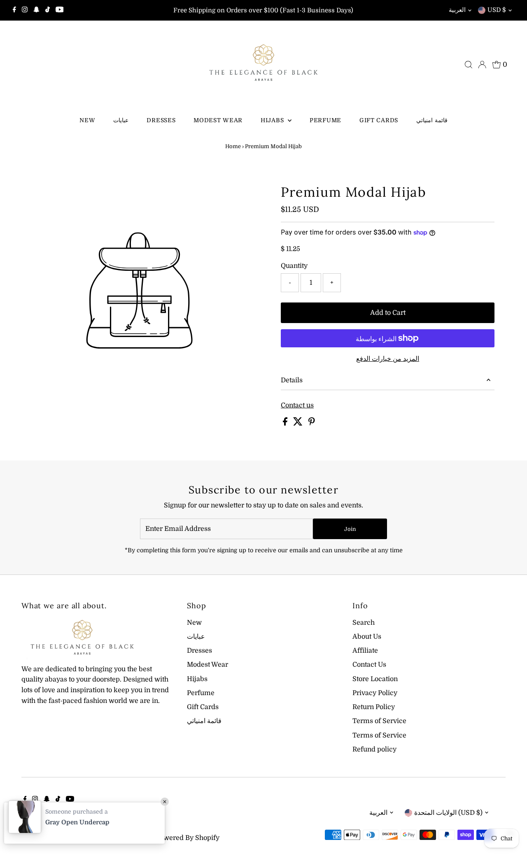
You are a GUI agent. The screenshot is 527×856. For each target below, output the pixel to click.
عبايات (120, 120)
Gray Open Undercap (77, 822)
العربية (457, 10)
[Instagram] (25, 10)
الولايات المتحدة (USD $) (448, 812)
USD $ (496, 10)
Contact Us (369, 664)
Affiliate (365, 650)
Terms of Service (379, 721)
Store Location (375, 679)
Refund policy (374, 749)
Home (233, 146)
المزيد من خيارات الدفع (387, 359)
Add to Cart (388, 312)
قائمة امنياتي (432, 120)
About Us (366, 636)
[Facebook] (14, 10)
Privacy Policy (374, 693)
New (87, 120)
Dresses (161, 120)
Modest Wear (218, 120)
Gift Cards (378, 120)
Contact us (297, 405)
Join (350, 529)
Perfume (325, 120)
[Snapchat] (36, 10)
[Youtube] (60, 10)
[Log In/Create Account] (482, 64)
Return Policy (373, 707)
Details (292, 380)
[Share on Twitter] (298, 423)
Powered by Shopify (187, 838)
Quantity (294, 266)
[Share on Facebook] (286, 423)
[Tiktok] (47, 10)
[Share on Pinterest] (311, 423)
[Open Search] (468, 64)
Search (363, 622)
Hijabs (273, 120)
